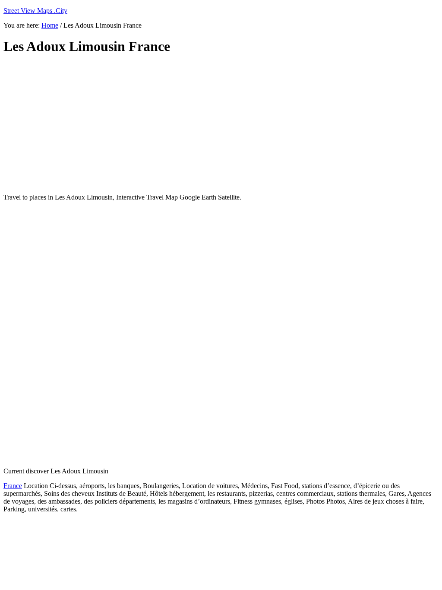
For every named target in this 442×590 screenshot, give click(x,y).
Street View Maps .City (35, 10)
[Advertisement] (212, 124)
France (12, 485)
